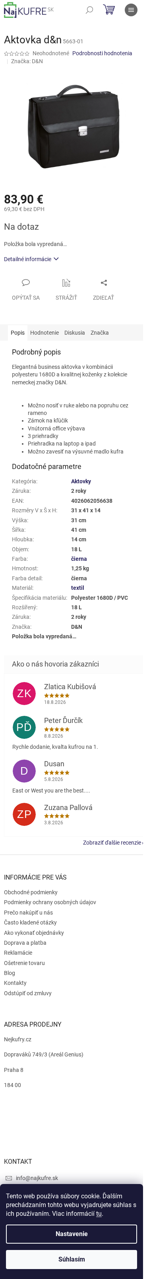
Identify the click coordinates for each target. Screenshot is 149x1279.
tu (99, 1213)
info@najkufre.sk (37, 1178)
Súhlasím (71, 1259)
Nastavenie (72, 1234)
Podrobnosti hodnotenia (102, 53)
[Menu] (131, 10)
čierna (79, 559)
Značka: (27, 61)
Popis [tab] (18, 332)
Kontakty (15, 983)
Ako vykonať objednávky (34, 933)
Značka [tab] (100, 332)
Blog (9, 973)
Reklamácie (18, 953)
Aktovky (81, 481)
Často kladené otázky (30, 922)
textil (77, 588)
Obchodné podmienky (31, 892)
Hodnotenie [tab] (44, 332)
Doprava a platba (25, 943)
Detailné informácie (27, 259)
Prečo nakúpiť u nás (28, 912)
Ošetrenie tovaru (24, 963)
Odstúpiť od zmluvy (28, 993)
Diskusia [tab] (74, 332)
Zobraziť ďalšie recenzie (112, 842)
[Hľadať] (89, 10)
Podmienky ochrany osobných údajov (50, 902)
